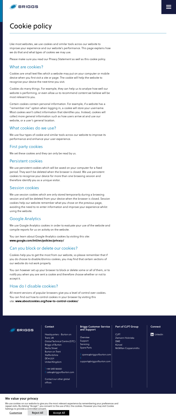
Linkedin (159, 334)
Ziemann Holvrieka (124, 337)
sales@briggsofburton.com (60, 372)
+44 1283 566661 (54, 368)
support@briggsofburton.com (95, 361)
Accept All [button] (59, 413)
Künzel (118, 344)
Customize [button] (15, 413)
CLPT (117, 334)
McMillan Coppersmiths (127, 348)
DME (117, 341)
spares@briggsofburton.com (96, 354)
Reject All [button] (37, 413)
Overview (84, 337)
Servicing (84, 344)
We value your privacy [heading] (21, 398)
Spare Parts (86, 347)
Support (84, 340)
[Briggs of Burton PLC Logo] (32, 7)
